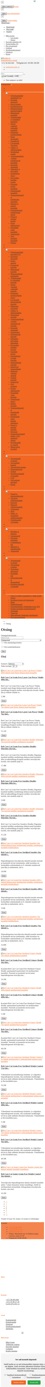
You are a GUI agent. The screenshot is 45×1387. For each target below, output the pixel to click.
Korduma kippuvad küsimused (22, 600)
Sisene (13, 40)
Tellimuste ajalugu (13, 1345)
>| (6, 1215)
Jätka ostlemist (7, 7)
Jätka (4, 14)
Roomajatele (10, 555)
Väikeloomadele (11, 489)
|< (6, 1202)
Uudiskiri (9, 1349)
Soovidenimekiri (13, 13)
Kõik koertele (10, 247)
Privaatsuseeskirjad (18, 617)
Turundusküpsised (33, 1377)
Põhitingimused (16, 604)
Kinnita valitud (19, 1382)
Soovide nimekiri (12, 1347)
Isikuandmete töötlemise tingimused (24, 615)
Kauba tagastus (11, 1351)
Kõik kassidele (10, 91)
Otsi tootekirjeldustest (11, 647)
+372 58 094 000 (15, 1227)
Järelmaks (14, 611)
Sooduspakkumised (13, 1326)
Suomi (9, 32)
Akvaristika (9, 453)
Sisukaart (9, 1324)
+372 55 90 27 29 (15, 1229)
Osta (3, 701)
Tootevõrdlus (12, 20)
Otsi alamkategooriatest (12, 643)
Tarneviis (14, 613)
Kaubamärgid (11, 1320)
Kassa (16, 7)
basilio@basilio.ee (13, 67)
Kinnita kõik (34, 1382)
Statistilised (16, 1377)
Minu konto (10, 1342)
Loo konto (14, 38)
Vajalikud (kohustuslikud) (16, 1375)
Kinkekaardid (11, 1322)
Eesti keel (10, 27)
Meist (13, 602)
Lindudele (9, 526)
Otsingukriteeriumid (8, 635)
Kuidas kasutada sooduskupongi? (23, 609)
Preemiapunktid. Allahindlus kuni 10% (25, 607)
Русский (9, 29)
